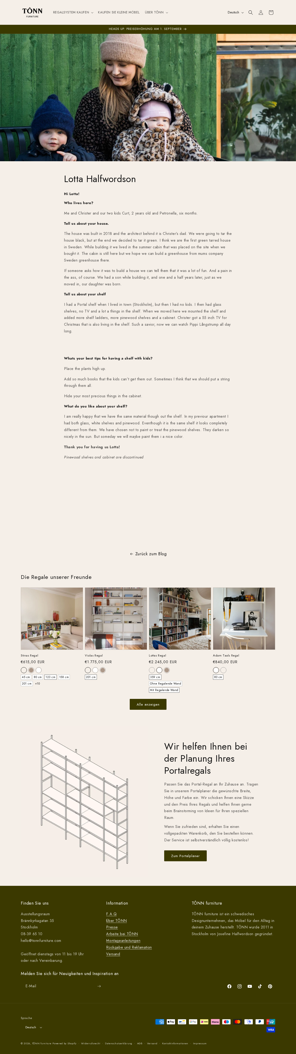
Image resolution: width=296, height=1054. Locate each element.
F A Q (111, 914)
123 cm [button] (51, 677)
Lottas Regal (157, 656)
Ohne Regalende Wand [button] (165, 684)
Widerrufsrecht (90, 1043)
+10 (37, 684)
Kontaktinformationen (175, 1043)
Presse (112, 927)
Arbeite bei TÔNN (122, 934)
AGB (139, 1043)
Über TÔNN (116, 920)
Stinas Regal (29, 656)
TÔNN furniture (42, 1043)
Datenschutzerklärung (118, 1043)
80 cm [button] (38, 677)
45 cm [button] (26, 677)
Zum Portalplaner (185, 855)
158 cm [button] (64, 677)
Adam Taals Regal (226, 656)
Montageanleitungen (123, 940)
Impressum (200, 1043)
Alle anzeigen (148, 704)
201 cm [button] (27, 684)
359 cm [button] (155, 677)
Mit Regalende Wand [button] (164, 690)
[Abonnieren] (99, 986)
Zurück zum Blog (151, 554)
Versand (113, 954)
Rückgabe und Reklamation (129, 947)
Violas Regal (94, 656)
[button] (73, 12)
